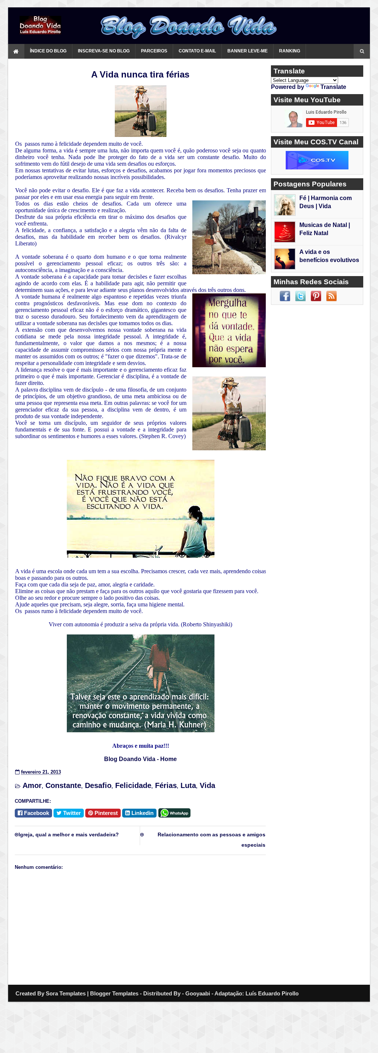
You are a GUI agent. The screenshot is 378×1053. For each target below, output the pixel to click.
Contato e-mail (197, 51)
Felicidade (133, 785)
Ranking (289, 51)
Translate (333, 87)
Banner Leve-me (247, 51)
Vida (207, 785)
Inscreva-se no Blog (104, 51)
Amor (32, 785)
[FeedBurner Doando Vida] (331, 296)
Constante (63, 785)
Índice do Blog (48, 51)
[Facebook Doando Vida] (285, 296)
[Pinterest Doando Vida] (316, 296)
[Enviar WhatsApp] (175, 812)
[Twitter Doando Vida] (300, 296)
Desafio (98, 785)
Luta (188, 785)
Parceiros (154, 51)
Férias (166, 785)
